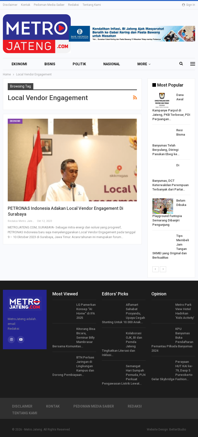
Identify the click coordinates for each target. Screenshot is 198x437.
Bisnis (49, 64)
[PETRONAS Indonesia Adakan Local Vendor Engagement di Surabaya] (72, 160)
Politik (79, 64)
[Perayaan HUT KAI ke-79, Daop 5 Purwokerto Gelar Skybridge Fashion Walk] (161, 367)
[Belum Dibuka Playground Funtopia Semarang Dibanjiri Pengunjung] (162, 206)
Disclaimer (10, 5)
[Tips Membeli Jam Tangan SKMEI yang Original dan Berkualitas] (162, 241)
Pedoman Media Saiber (49, 5)
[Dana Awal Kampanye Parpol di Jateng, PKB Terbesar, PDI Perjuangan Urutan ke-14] (162, 100)
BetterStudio (177, 429)
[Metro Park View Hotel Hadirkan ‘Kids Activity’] (161, 310)
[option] (171, 177)
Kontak (25, 5)
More (142, 64)
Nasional (111, 64)
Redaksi (73, 5)
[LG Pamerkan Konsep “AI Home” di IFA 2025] (62, 310)
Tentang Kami (92, 5)
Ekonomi (19, 64)
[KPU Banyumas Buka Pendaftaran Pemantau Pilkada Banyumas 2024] (161, 334)
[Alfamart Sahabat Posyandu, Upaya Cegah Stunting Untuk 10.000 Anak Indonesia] (112, 310)
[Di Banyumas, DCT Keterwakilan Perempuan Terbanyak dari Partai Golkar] (162, 171)
